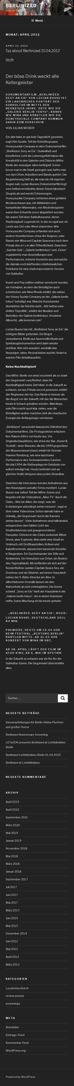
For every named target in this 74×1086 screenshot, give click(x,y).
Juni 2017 (12, 895)
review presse (15, 996)
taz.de (10, 59)
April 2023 (12, 802)
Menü (39, 20)
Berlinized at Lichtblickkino (23, 762)
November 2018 (16, 848)
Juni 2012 (12, 941)
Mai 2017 (12, 902)
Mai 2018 (12, 856)
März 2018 (13, 864)
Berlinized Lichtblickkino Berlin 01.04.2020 (33, 755)
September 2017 (17, 879)
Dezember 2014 (16, 933)
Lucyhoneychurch (17, 988)
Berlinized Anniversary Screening (27, 734)
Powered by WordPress (20, 1076)
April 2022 (12, 809)
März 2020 (13, 825)
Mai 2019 (12, 833)
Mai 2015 (12, 926)
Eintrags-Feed (15, 1035)
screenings (13, 1003)
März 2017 (13, 910)
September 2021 (17, 817)
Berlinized (21, 5)
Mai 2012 (12, 949)
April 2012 (12, 957)
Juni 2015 (12, 918)
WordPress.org (16, 1050)
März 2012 (13, 964)
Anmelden (12, 1027)
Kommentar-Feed (17, 1043)
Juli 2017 (11, 887)
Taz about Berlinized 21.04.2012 (32, 50)
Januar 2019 (13, 840)
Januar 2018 (13, 871)
